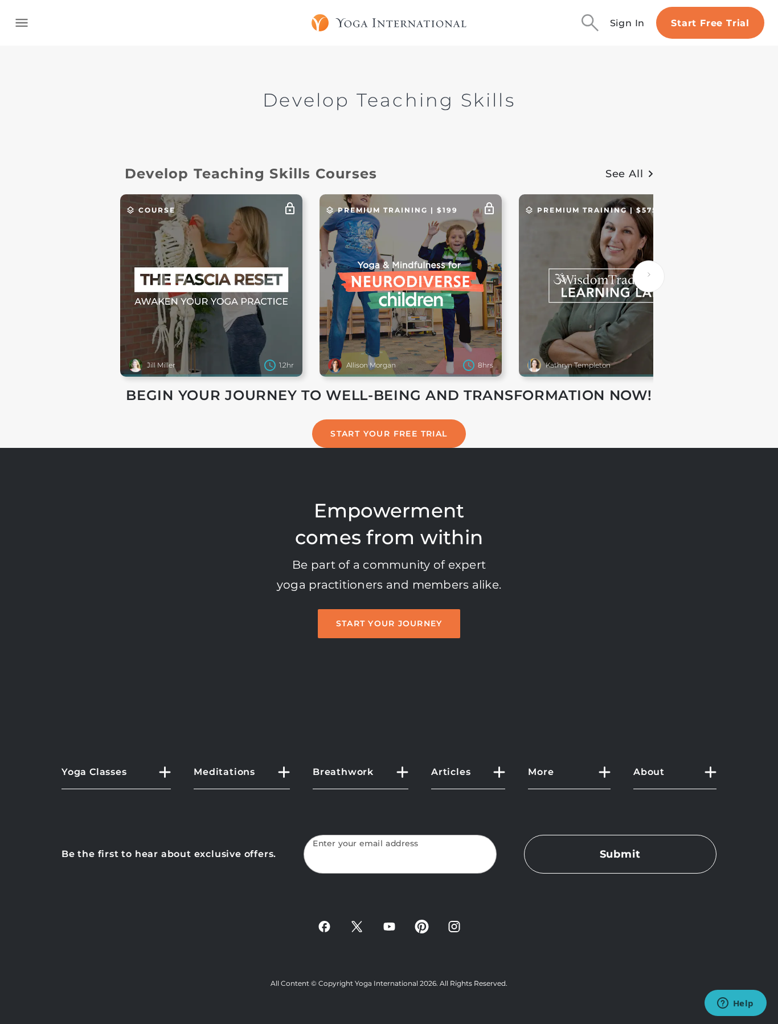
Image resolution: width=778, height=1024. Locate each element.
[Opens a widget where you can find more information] (735, 1004)
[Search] (590, 22)
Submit (620, 854)
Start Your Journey (389, 623)
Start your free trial (388, 434)
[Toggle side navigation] (22, 23)
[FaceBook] (324, 925)
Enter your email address (366, 843)
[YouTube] (389, 925)
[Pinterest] (422, 925)
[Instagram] (454, 925)
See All (624, 174)
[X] (357, 925)
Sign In (627, 23)
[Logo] (389, 22)
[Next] (649, 276)
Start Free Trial (710, 23)
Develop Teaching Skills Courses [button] (251, 173)
